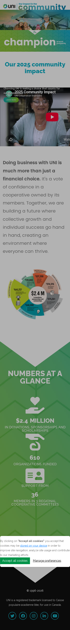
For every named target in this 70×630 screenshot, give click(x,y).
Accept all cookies (15, 560)
